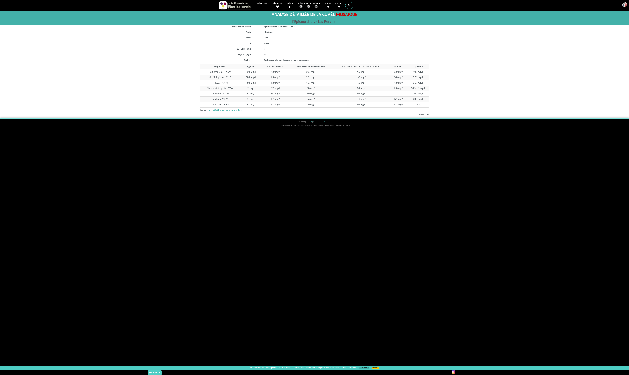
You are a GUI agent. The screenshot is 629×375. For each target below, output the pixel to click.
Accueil (309, 122)
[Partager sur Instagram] (453, 372)
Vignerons (277, 3)
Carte (328, 3)
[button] (349, 5)
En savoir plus (364, 368)
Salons (290, 3)
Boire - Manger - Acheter (309, 3)
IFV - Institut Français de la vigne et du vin (225, 110)
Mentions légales (327, 122)
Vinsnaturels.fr (235, 5)
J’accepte (375, 368)
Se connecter (155, 372)
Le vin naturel (262, 3)
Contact (339, 3)
